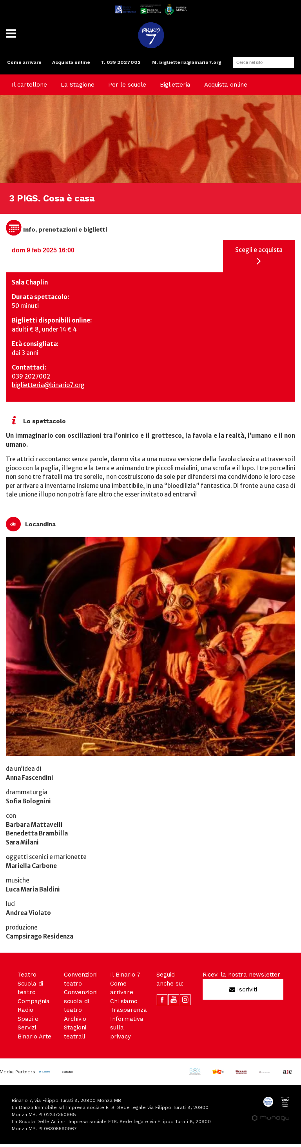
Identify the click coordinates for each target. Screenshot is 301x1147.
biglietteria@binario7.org (48, 385)
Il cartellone (29, 84)
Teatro (27, 974)
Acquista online (71, 62)
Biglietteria (175, 84)
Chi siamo (124, 1001)
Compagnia (34, 1001)
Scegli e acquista (259, 250)
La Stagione (77, 84)
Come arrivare (24, 62)
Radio (25, 1009)
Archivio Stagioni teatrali (75, 1027)
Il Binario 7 (125, 974)
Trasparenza (128, 1009)
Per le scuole (127, 84)
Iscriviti (246, 989)
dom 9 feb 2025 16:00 (43, 250)
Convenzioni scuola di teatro (81, 1001)
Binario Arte (34, 1036)
